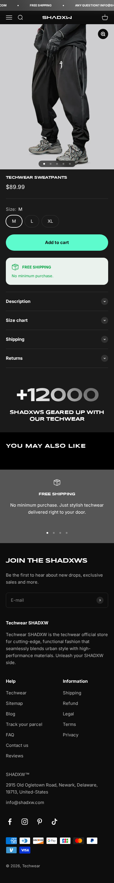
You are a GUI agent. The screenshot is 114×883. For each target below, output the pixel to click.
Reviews (14, 756)
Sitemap (14, 703)
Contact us (17, 745)
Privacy (70, 735)
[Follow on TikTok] (54, 822)
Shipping (72, 693)
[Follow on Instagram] (25, 822)
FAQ (10, 735)
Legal (68, 714)
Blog (10, 714)
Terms (69, 724)
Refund (70, 703)
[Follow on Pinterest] (40, 822)
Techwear (16, 693)
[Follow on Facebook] (10, 822)
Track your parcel (24, 724)
